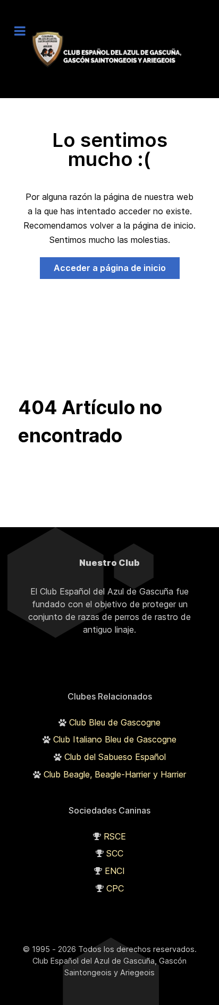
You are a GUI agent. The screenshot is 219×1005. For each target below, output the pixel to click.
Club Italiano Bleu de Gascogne (114, 739)
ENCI (115, 871)
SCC (114, 853)
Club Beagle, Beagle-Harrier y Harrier (115, 774)
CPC (115, 888)
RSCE (115, 836)
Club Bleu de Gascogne (115, 722)
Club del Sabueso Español (115, 756)
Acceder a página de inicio (110, 268)
